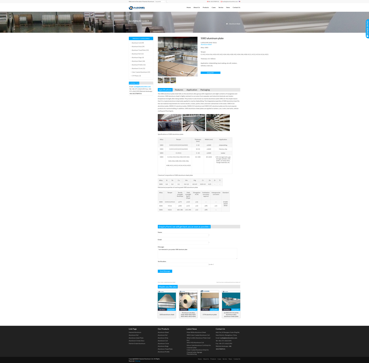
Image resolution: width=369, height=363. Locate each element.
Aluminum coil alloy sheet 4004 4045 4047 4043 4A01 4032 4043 (188, 314)
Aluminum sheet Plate (136, 338)
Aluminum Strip (136, 46)
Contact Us (236, 7)
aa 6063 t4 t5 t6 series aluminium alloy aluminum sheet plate (231, 314)
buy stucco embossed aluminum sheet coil (228, 282)
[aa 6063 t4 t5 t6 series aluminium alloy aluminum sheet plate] (231, 308)
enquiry (210, 73)
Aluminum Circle (137, 68)
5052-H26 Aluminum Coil (195, 342)
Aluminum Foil (136, 54)
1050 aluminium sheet (167, 314)
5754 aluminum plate (210, 314)
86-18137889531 (214, 1)
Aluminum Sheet (234, 24)
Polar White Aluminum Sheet (196, 332)
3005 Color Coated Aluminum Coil (198, 335)
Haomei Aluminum (135, 332)
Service (221, 7)
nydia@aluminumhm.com (230, 1)
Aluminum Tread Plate (139, 50)
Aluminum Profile (137, 65)
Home (189, 7)
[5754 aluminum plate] (210, 308)
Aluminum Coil (136, 43)
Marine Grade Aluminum (137, 343)
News (228, 7)
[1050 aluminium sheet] (167, 308)
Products (206, 7)
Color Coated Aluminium (139, 72)
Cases (214, 7)
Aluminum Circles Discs (136, 341)
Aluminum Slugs (137, 57)
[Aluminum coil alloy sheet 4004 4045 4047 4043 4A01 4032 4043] (188, 308)
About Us (197, 7)
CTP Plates (135, 76)
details (162, 309)
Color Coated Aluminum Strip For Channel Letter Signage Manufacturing (198, 352)
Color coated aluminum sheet (166, 282)
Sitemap (137, 361)
